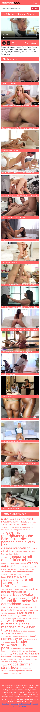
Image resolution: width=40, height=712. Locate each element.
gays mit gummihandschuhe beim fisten (17, 535)
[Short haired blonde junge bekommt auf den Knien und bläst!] (20, 184)
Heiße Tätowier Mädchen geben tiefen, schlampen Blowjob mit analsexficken (18, 633)
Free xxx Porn (22, 706)
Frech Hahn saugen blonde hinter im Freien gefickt (19, 307)
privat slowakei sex (17, 596)
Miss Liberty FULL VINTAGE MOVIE (14, 217)
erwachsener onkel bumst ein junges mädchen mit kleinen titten (18, 625)
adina (24, 524)
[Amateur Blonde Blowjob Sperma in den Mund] (20, 162)
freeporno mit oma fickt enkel (16, 558)
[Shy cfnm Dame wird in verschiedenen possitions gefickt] (20, 229)
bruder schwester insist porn (14, 644)
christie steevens (8, 396)
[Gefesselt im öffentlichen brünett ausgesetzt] (20, 341)
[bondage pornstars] (20, 363)
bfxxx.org (14, 704)
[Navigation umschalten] (36, 3)
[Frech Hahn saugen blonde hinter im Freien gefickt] (20, 296)
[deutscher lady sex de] (20, 408)
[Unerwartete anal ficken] (20, 251)
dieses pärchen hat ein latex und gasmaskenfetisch (18, 543)
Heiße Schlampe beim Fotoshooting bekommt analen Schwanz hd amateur (18, 571)
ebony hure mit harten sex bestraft (17, 582)
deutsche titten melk (17, 614)
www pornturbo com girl (18, 637)
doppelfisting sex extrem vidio (21, 636)
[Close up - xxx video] (20, 72)
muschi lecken (21, 659)
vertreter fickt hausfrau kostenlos (20, 655)
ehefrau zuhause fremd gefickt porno (19, 591)
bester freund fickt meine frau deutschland (20, 600)
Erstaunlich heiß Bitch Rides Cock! (14, 486)
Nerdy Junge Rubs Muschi (11, 508)
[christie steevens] (20, 385)
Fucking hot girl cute (22, 586)
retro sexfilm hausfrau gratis (11, 441)
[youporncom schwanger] (20, 139)
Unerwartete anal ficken (10, 262)
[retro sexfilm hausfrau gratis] (20, 430)
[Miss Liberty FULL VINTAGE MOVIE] (20, 206)
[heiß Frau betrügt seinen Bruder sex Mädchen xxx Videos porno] (20, 274)
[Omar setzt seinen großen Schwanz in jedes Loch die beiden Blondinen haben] (20, 117)
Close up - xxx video (9, 83)
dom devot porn (11, 659)
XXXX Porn (5, 704)
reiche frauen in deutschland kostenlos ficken (17, 520)
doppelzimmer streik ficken (16, 666)
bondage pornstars (8, 374)
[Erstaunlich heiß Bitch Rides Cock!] (20, 475)
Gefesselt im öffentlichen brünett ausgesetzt (17, 352)
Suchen (35, 8)
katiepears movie (17, 598)
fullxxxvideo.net (25, 704)
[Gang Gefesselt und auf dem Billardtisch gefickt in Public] (20, 452)
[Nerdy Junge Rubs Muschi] (20, 497)
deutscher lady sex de (9, 419)
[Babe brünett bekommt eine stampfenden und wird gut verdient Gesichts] (20, 95)
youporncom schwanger (10, 150)
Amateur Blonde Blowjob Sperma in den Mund (18, 173)
